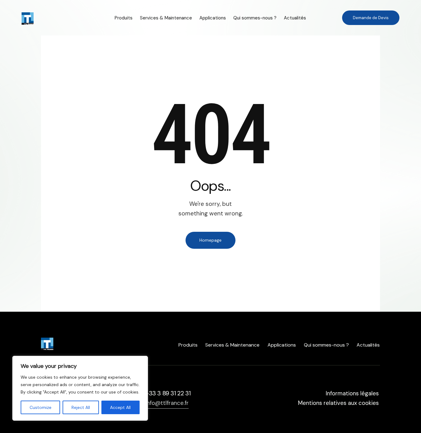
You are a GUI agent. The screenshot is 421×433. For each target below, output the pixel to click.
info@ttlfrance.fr (167, 403)
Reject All (81, 407)
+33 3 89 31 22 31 (167, 393)
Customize (40, 407)
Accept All (120, 407)
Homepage (210, 240)
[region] (80, 388)
